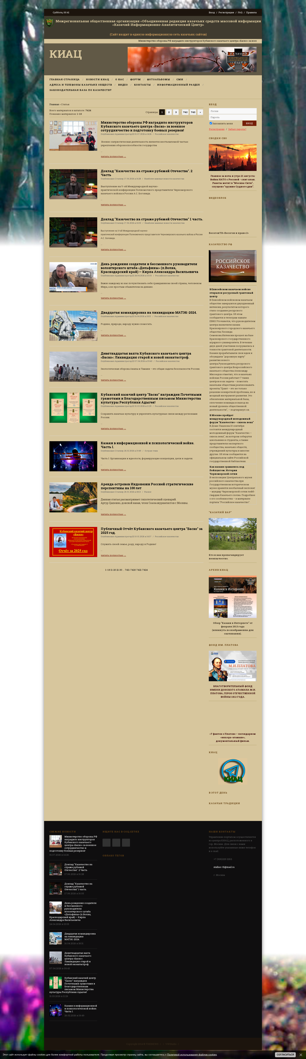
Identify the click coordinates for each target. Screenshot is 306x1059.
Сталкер (119, 178)
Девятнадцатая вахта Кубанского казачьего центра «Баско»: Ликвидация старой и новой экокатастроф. (146, 355)
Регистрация (226, 12)
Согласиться (285, 1054)
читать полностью (113, 156)
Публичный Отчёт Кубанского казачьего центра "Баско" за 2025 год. (152, 531)
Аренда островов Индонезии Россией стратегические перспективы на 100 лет (147, 486)
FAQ (240, 12)
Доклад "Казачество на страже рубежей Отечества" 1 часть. (152, 219)
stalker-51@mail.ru (224, 867)
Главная (54, 104)
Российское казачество (167, 134)
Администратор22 (124, 134)
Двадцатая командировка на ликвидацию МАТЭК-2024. (149, 312)
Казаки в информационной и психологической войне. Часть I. (147, 445)
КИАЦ (65, 54)
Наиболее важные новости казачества (164, 178)
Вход (212, 12)
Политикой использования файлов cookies (192, 1054)
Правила (251, 12)
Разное (147, 491)
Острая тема (151, 450)
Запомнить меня (222, 123)
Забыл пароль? (237, 129)
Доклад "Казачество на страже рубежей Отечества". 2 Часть (146, 173)
